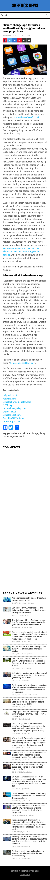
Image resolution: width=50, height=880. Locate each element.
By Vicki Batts (25, 615)
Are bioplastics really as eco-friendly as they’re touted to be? (29, 599)
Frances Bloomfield (22, 36)
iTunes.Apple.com (11, 421)
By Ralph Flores (27, 760)
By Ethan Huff (26, 642)
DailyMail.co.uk (10, 395)
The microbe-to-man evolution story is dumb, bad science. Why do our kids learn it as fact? (28, 767)
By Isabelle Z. (26, 719)
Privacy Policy (25, 875)
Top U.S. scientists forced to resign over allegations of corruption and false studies (29, 648)
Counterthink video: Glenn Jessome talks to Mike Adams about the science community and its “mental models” (29, 754)
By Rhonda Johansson (29, 707)
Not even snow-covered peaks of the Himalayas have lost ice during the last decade (22, 251)
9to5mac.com (9, 398)
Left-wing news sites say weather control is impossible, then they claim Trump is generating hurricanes (29, 675)
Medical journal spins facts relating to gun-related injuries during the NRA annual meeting (28, 853)
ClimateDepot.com (12, 415)
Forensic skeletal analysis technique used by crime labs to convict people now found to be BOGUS (28, 701)
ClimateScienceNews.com (22, 363)
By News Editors (26, 772)
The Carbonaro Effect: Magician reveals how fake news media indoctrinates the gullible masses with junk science (28, 622)
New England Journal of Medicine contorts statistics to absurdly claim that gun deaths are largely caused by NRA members (29, 840)
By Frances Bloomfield (29, 695)
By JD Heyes (25, 680)
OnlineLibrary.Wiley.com (14, 408)
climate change (30, 433)
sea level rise (19, 436)
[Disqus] (25, 485)
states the (26, 117)
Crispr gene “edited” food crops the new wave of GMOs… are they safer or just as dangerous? (29, 713)
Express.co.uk (9, 411)
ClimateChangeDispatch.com (17, 402)
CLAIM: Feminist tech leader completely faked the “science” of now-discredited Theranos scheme (29, 795)
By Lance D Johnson (28, 603)
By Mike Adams (27, 627)
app (20, 433)
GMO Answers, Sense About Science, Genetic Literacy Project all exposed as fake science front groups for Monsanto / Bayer (29, 662)
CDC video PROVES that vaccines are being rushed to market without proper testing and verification (29, 610)
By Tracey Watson (27, 654)
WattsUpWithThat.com (14, 418)
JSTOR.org (7, 405)
